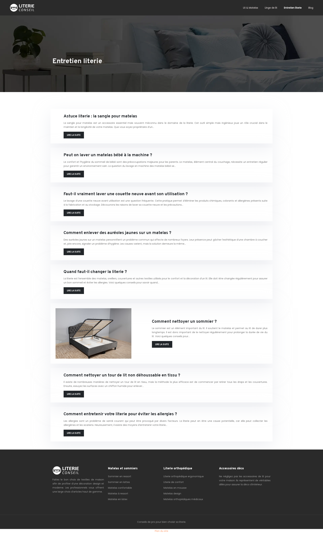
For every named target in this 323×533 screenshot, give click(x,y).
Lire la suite (74, 135)
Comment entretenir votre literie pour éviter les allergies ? (120, 414)
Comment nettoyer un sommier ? (184, 321)
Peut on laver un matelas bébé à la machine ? (108, 155)
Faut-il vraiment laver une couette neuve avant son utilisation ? (126, 194)
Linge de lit (271, 7)
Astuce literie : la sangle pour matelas (100, 116)
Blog (310, 7)
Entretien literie (293, 7)
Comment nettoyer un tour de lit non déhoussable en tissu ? (122, 375)
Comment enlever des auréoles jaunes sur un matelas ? (117, 233)
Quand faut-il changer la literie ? (95, 272)
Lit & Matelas (250, 7)
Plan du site (161, 531)
